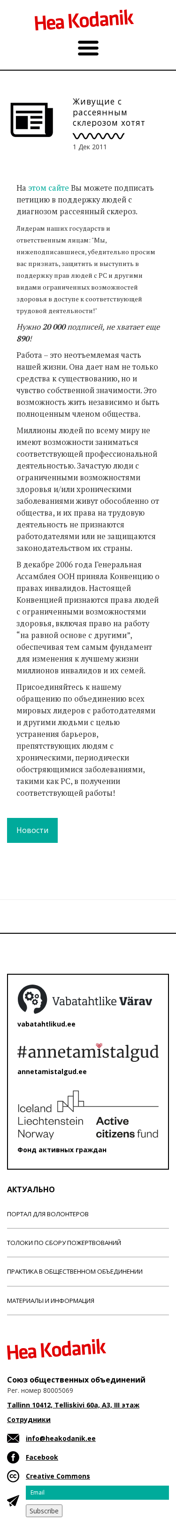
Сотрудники (29, 1419)
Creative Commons (58, 1475)
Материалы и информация (50, 1300)
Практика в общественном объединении (75, 1271)
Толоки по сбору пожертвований (64, 1242)
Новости (32, 830)
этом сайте (49, 188)
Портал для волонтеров (48, 1214)
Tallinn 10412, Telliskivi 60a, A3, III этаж (73, 1404)
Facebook (42, 1457)
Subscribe (44, 1510)
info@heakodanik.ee (61, 1438)
